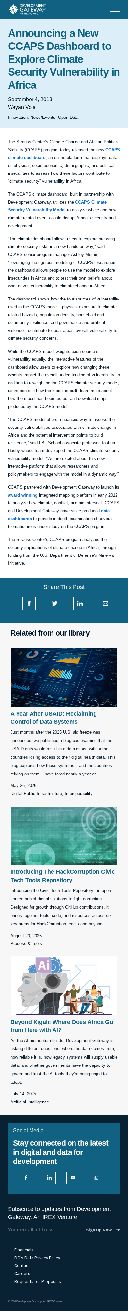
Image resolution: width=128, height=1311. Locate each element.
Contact (22, 1265)
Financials (23, 1250)
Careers (22, 1273)
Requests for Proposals (37, 1281)
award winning (23, 495)
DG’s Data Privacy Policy (37, 1258)
